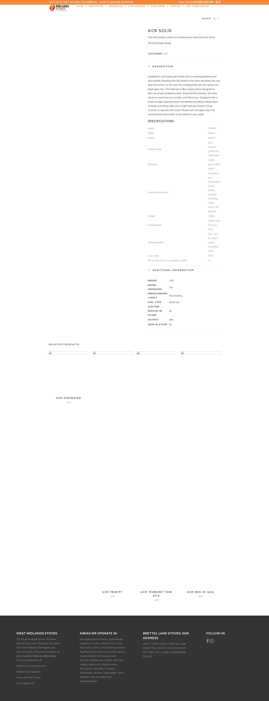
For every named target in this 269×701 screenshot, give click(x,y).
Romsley (84, 660)
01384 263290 (204, 2)
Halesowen (94, 664)
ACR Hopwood (68, 398)
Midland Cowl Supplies (28, 671)
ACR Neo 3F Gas (200, 592)
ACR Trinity (112, 592)
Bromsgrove (86, 668)
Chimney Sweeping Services (31, 666)
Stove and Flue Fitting (28, 677)
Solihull (108, 660)
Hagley (83, 664)
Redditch (98, 672)
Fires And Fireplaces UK (29, 660)
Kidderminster (109, 664)
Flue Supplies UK (25, 683)
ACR (165, 53)
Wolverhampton (88, 681)
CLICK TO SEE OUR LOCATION (116, 2)
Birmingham (110, 672)
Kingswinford (109, 656)
